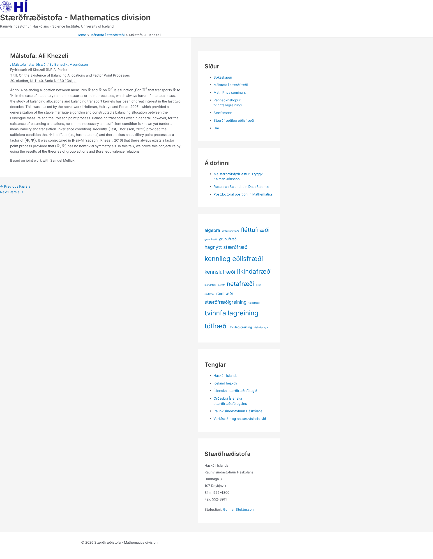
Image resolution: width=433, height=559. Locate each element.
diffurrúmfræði (230, 231)
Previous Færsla (15, 186)
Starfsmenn (223, 113)
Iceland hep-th (225, 383)
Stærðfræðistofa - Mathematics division (75, 17)
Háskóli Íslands (225, 375)
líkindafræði (254, 271)
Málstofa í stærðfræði (29, 64)
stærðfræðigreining (225, 302)
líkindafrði (210, 285)
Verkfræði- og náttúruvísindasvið (240, 419)
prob (258, 285)
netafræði (240, 283)
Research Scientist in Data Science (241, 186)
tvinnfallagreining (231, 313)
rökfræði (209, 294)
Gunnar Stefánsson (238, 509)
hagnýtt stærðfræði (227, 247)
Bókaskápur (223, 77)
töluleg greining (241, 327)
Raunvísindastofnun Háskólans (238, 411)
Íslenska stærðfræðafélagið (235, 391)
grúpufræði (228, 239)
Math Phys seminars (230, 92)
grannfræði (211, 239)
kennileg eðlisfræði (234, 259)
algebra (212, 230)
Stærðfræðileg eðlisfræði (234, 120)
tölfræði (216, 326)
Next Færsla (11, 192)
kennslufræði (220, 272)
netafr (221, 285)
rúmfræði (224, 293)
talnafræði (254, 302)
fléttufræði (255, 229)
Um (216, 128)
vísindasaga (261, 327)
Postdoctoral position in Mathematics (243, 194)
